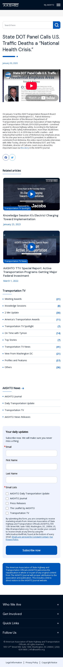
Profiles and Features (16, 360)
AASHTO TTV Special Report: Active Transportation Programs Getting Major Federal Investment (30, 272)
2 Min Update (12, 312)
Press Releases (18, 503)
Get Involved (12, 614)
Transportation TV (14, 410)
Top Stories (11, 339)
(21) (58, 299)
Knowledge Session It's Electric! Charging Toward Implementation (30, 217)
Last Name (11, 473)
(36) (58, 367)
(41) (58, 346)
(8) (59, 305)
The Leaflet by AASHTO (22, 508)
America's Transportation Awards (22, 319)
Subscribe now (31, 550)
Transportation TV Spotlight (19, 326)
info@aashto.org (37, 649)
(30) (58, 312)
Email (8, 447)
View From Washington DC (19, 353)
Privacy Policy (32, 662)
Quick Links (11, 623)
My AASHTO (49, 5)
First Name (11, 460)
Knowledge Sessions (15, 305)
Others (8, 367)
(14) (58, 333)
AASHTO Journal (13, 396)
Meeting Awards (13, 298)
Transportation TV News (17, 346)
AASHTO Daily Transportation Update (29, 493)
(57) (58, 360)
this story (25, 147)
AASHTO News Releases (17, 416)
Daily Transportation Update (19, 403)
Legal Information (14, 662)
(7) (59, 326)
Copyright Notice (49, 662)
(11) (58, 319)
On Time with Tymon (16, 333)
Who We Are (12, 604)
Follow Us (9, 632)
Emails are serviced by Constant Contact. (30, 536)
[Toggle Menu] (58, 5)
